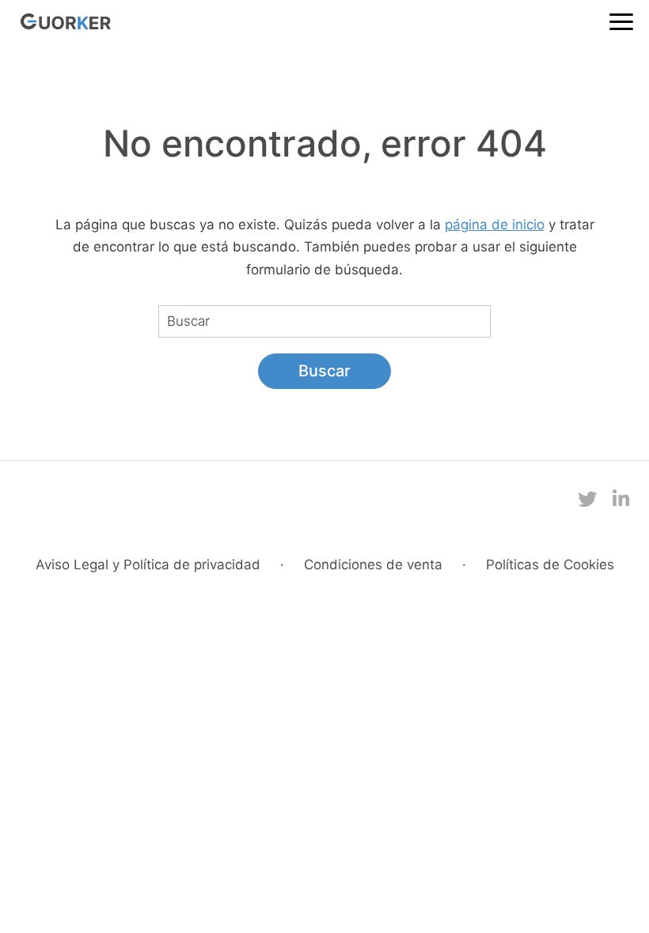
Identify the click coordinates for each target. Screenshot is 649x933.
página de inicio (495, 224)
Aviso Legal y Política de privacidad (148, 564)
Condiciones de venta (373, 564)
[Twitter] (587, 499)
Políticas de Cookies (550, 564)
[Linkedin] (621, 499)
